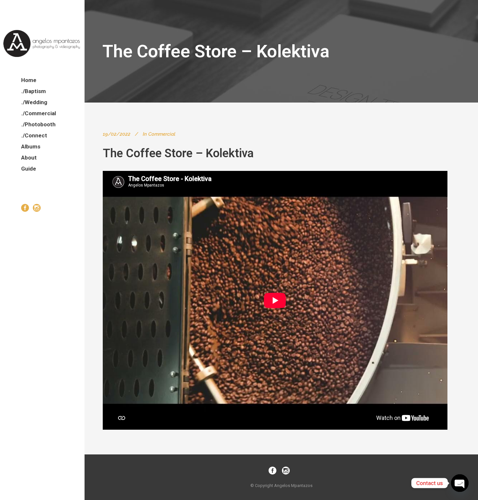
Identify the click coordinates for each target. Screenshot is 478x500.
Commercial (161, 134)
